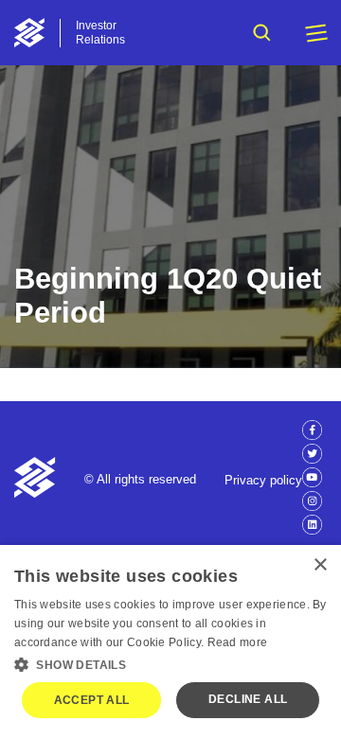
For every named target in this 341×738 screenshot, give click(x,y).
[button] (170, 663)
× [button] (320, 565)
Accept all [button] (92, 700)
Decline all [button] (247, 699)
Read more (237, 642)
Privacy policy (263, 480)
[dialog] (170, 641)
